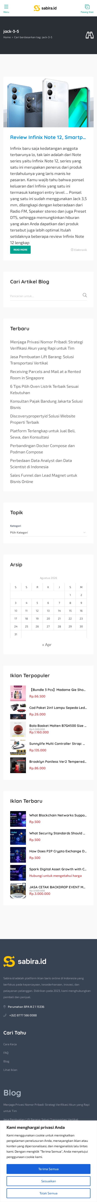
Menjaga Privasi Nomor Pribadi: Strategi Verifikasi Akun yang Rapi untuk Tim (46, 345)
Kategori (15, 525)
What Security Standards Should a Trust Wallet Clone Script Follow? (58, 833)
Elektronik (80, 249)
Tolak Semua (48, 1193)
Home (7, 37)
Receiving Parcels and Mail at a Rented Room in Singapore (45, 374)
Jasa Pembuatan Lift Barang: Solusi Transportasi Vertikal (42, 359)
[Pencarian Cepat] (90, 35)
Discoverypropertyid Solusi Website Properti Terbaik (42, 419)
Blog (6, 1061)
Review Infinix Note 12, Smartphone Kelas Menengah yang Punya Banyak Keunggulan (48, 137)
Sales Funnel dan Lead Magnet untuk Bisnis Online (43, 478)
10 (15, 610)
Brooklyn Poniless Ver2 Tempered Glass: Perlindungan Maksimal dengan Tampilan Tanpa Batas (58, 761)
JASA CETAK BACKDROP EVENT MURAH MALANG (58, 887)
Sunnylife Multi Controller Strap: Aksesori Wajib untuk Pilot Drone (58, 743)
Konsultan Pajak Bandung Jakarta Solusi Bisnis (46, 404)
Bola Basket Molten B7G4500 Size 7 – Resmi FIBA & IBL (58, 725)
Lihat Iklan (10, 1070)
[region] (48, 1161)
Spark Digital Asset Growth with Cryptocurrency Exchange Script (58, 869)
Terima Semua (48, 1169)
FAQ (6, 1052)
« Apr (46, 644)
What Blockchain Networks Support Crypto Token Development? (58, 815)
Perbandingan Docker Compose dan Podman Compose (42, 448)
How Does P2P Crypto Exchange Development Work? (58, 851)
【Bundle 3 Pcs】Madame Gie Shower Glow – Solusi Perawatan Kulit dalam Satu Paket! (58, 690)
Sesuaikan (48, 1181)
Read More (20, 249)
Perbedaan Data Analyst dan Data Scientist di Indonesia (41, 463)
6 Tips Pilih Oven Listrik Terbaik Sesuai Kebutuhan (44, 389)
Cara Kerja (10, 1044)
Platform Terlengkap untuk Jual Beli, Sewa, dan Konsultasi (42, 433)
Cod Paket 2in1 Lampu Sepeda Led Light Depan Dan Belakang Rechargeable (58, 708)
